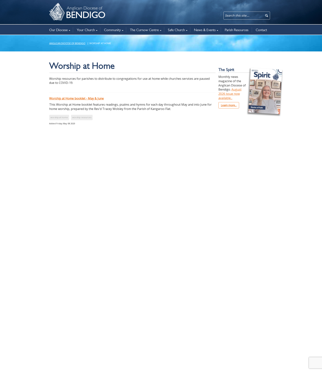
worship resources (81, 117)
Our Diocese (58, 30)
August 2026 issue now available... (230, 93)
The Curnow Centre (144, 30)
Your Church (86, 30)
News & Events (205, 30)
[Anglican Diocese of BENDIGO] (54, 5)
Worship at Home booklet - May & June (76, 98)
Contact (261, 30)
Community (112, 30)
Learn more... (229, 105)
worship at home (59, 117)
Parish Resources (236, 30)
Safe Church (176, 30)
